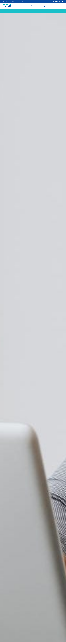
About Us (25, 6)
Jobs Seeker (12, 1)
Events (50, 6)
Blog (43, 6)
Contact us (58, 6)
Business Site (20, 1)
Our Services (35, 6)
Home (17, 6)
